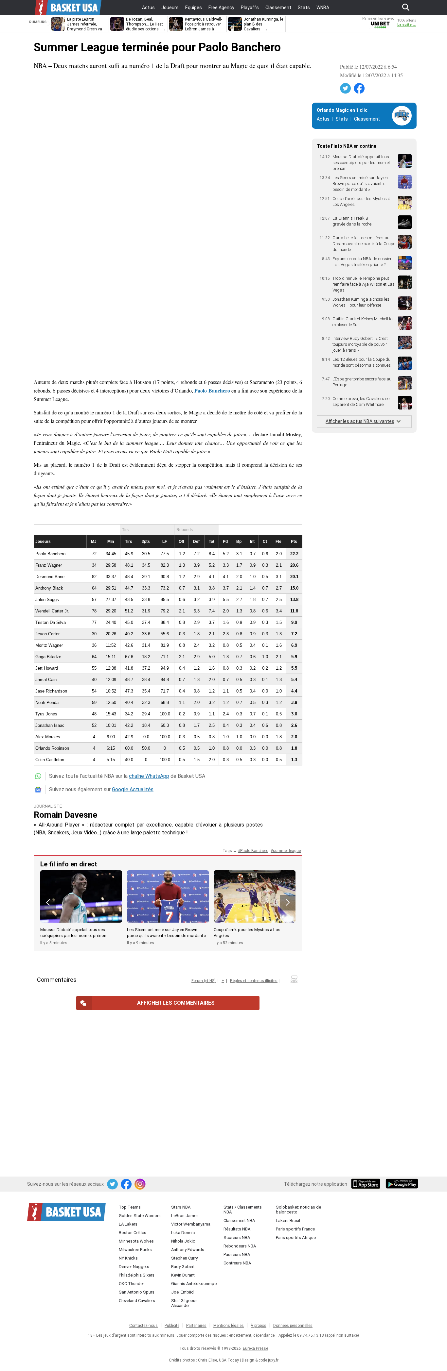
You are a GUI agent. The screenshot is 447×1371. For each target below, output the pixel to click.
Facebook (360, 88)
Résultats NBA (237, 1229)
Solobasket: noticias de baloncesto (298, 1209)
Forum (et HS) (203, 980)
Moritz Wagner (49, 645)
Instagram (140, 1184)
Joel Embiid (182, 1292)
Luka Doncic (183, 1232)
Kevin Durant (183, 1275)
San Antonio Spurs (136, 1292)
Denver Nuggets (134, 1266)
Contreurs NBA (237, 1263)
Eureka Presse (255, 1348)
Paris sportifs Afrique (296, 1237)
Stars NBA (180, 1207)
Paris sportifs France (295, 1229)
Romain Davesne (65, 815)
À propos (258, 1325)
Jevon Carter (47, 633)
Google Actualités (132, 789)
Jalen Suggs (47, 599)
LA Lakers (128, 1224)
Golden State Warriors (140, 1215)
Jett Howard (46, 668)
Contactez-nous (143, 1325)
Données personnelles (293, 1325)
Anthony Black (49, 588)
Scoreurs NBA (237, 1237)
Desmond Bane (49, 576)
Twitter (346, 88)
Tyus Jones (46, 713)
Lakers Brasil (288, 1220)
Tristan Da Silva (50, 622)
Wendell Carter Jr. (52, 611)
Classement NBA (239, 1220)
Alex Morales (47, 736)
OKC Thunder (131, 1283)
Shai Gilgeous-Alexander (185, 1303)
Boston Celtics (132, 1232)
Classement (367, 119)
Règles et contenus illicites (253, 980)
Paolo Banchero (212, 390)
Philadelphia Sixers (136, 1275)
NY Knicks (128, 1258)
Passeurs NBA (237, 1254)
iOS (366, 1184)
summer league (287, 850)
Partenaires (196, 1325)
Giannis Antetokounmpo (194, 1283)
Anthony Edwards (187, 1249)
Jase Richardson (51, 691)
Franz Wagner (48, 565)
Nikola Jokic (183, 1241)
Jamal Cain (46, 679)
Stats (342, 119)
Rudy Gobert (183, 1266)
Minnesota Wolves (136, 1241)
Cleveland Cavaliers (137, 1300)
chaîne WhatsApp (149, 776)
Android (401, 1184)
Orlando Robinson (52, 748)
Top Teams (130, 1207)
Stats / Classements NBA (243, 1209)
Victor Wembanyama (190, 1224)
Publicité (172, 1325)
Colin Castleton (49, 759)
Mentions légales (228, 1325)
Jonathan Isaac (49, 725)
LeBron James (185, 1215)
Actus (323, 119)
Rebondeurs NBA (240, 1246)
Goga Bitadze (48, 656)
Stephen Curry (184, 1258)
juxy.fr (273, 1360)
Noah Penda (47, 702)
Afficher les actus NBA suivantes (360, 421)
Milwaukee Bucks (135, 1249)
